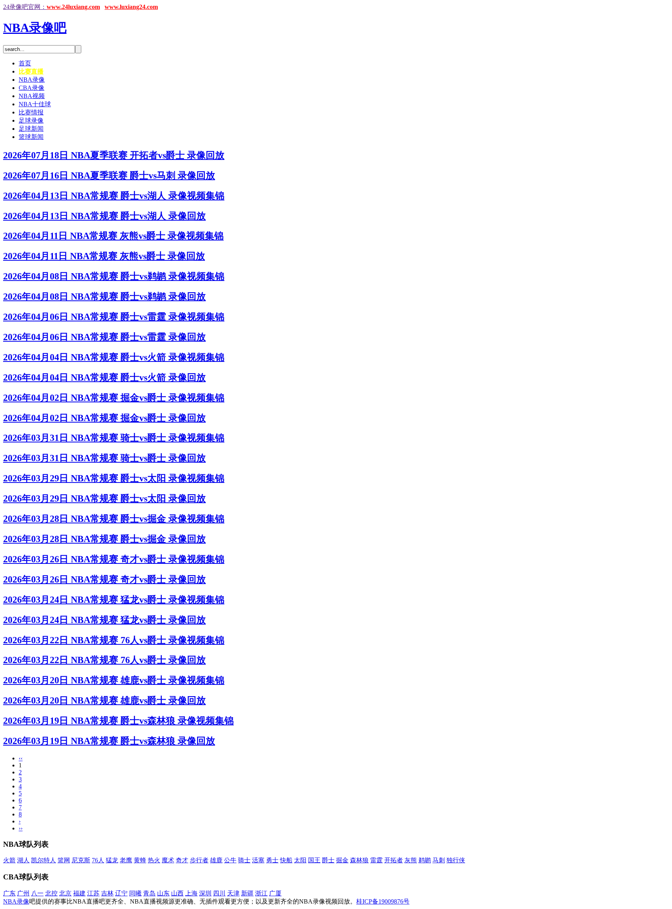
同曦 (135, 893)
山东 (163, 893)
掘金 (342, 860)
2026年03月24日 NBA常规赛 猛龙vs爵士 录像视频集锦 (113, 600)
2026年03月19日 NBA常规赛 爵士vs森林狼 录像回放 (109, 741)
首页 (25, 63)
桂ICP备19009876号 (383, 901)
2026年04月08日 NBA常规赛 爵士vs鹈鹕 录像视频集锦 (113, 276)
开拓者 (393, 860)
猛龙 (112, 860)
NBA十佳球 (35, 104)
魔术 (168, 860)
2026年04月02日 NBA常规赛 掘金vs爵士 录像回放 (104, 418)
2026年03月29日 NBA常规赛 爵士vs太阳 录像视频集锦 (113, 478)
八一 (37, 893)
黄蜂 (140, 860)
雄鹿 (216, 860)
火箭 (9, 860)
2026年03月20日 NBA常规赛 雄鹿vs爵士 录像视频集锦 (113, 680)
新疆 (247, 893)
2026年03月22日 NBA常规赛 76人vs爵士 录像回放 (104, 660)
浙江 (261, 893)
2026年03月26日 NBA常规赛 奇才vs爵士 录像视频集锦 (113, 559)
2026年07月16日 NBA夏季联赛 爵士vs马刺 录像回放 (109, 175)
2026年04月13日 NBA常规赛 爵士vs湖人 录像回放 (104, 216)
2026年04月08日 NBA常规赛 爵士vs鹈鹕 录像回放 (104, 296)
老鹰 (126, 860)
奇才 (182, 860)
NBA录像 (32, 79)
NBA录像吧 (34, 28)
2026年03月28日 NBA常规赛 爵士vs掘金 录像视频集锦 (113, 519)
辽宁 (121, 893)
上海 (191, 893)
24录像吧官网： (25, 7)
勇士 (272, 860)
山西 (177, 893)
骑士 (244, 860)
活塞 (258, 860)
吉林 (107, 893)
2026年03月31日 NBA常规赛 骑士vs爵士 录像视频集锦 (113, 438)
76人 (98, 860)
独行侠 (455, 860)
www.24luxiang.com (73, 7)
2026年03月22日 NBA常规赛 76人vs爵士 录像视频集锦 (113, 640)
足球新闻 (31, 128)
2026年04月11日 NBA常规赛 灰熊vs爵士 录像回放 (104, 256)
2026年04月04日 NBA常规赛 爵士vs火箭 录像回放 (104, 377)
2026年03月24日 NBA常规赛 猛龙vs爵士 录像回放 (104, 620)
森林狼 (359, 860)
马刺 (438, 860)
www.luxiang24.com (131, 7)
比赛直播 (31, 71)
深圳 (205, 893)
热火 (154, 860)
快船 (286, 860)
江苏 (93, 893)
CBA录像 (31, 87)
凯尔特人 (43, 860)
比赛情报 (31, 112)
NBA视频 (32, 96)
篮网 (64, 860)
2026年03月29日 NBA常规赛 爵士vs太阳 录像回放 (104, 498)
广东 (9, 893)
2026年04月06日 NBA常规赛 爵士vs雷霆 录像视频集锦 (113, 317)
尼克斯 (81, 860)
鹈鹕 (424, 860)
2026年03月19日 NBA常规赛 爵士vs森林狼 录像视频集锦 (118, 721)
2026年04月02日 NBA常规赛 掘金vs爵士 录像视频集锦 (113, 398)
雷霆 (376, 860)
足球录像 (31, 120)
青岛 (149, 893)
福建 (79, 893)
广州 (23, 893)
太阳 (300, 860)
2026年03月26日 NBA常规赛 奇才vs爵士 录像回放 (104, 579)
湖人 (23, 860)
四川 (219, 893)
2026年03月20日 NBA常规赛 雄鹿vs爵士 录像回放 (104, 700)
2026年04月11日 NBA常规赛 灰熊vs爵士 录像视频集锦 (113, 236)
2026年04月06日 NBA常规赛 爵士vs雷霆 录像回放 (104, 337)
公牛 (230, 860)
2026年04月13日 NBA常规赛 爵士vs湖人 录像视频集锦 (113, 196)
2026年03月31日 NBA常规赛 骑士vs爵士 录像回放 (104, 458)
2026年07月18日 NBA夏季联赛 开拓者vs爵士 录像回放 (113, 155)
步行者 (199, 860)
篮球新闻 (31, 136)
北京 (65, 893)
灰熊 (410, 860)
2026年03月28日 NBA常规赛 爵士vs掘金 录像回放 (104, 539)
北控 (51, 893)
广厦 (275, 893)
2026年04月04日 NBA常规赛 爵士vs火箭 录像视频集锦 (113, 357)
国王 (314, 860)
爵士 (328, 860)
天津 (233, 893)
